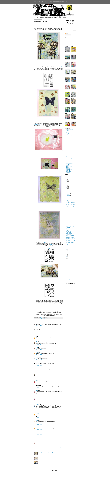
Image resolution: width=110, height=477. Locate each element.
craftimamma (37, 404)
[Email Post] (43, 317)
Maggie (37, 420)
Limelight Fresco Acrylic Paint (38, 124)
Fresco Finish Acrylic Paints (39, 318)
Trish (36, 380)
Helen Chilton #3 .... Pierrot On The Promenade (70, 232)
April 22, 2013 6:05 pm (39, 325)
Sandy (36, 373)
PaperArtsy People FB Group (49, 17)
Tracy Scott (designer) (69, 171)
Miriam (37, 347)
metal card (47, 318)
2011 (66, 250)
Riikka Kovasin (68, 168)
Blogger (59, 470)
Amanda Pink (67, 130)
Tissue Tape (67, 278)
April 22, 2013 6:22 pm (39, 344)
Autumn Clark (67, 132)
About (37, 17)
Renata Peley (67, 167)
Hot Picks (44, 318)
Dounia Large (67, 140)
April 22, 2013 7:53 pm (39, 371)
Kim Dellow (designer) (69, 158)
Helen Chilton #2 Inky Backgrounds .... (69, 234)
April (67, 201)
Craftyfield (37, 357)
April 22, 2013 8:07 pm (39, 382)
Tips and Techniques (65, 17)
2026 (66, 175)
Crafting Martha (68, 138)
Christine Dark (68, 133)
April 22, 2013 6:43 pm (39, 359)
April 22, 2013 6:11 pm (39, 338)
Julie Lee (37, 352)
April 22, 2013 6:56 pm (39, 365)
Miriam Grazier (68, 164)
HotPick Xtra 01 (60, 66)
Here (53, 309)
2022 (66, 180)
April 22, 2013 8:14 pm (39, 387)
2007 (66, 255)
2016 (66, 187)
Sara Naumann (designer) (69, 169)
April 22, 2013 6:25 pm (39, 349)
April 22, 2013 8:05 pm (39, 377)
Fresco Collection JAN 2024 (69, 259)
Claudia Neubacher (68, 136)
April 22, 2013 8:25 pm (39, 395)
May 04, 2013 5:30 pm (39, 444)
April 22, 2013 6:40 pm (39, 354)
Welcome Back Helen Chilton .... (70, 237)
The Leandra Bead (68, 280)
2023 (66, 179)
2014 (66, 189)
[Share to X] (46, 317)
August (68, 196)
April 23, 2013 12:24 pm (39, 434)
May (67, 200)
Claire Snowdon (68, 134)
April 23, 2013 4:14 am (39, 417)
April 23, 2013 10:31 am (39, 429)
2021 (66, 181)
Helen (36, 323)
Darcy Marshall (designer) (69, 139)
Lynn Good (67, 162)
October (68, 194)
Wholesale (59, 17)
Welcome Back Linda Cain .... (70, 228)
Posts (67, 33)
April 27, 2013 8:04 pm (39, 439)
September (68, 195)
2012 (66, 249)
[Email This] (44, 317)
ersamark (39, 67)
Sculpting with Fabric (68, 277)
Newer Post (35, 447)
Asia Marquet (67, 131)
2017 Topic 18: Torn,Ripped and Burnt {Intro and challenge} (46, 452)
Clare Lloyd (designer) (69, 135)
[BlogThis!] (45, 317)
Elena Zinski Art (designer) (69, 141)
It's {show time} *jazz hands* (70, 244)
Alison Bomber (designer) (69, 129)
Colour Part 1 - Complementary (70, 260)
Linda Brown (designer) (69, 161)
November (68, 193)
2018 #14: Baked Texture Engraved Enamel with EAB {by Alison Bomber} (48, 461)
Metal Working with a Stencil (69, 279)
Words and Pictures (38, 362)
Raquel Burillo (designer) (69, 166)
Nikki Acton (67, 165)
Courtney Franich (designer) (69, 137)
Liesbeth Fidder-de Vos (69, 160)
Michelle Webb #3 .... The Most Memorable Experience (70, 239)
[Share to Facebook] (47, 317)
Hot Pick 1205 (44, 242)
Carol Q (37, 341)
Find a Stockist (42, 17)
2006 (66, 256)
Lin (36, 336)
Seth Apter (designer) (68, 170)
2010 (66, 251)
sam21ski (37, 328)
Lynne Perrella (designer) (69, 163)
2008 (66, 254)
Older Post (61, 447)
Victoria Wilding (68, 172)
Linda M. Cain (38, 413)
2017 (66, 186)
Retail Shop (55, 17)
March (67, 245)
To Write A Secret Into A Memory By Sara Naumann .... (70, 209)
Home (34, 17)
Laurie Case (67, 159)
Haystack (51, 244)
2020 (66, 182)
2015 (66, 188)
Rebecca (37, 390)
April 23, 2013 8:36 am (39, 424)
